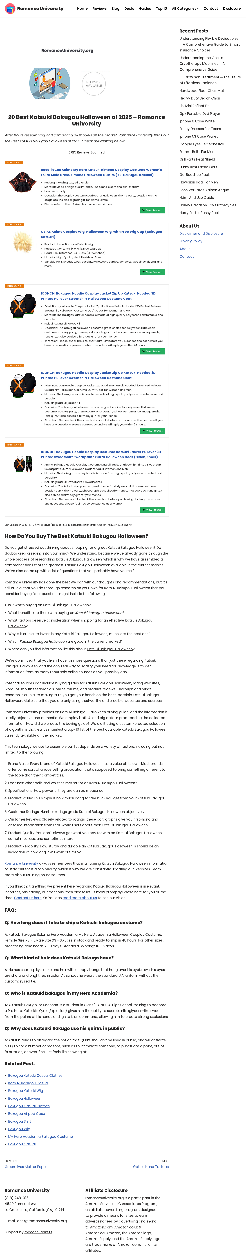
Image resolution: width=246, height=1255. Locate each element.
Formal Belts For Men (197, 151)
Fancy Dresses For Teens (200, 128)
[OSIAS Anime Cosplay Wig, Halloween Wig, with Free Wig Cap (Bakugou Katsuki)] (22, 243)
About (185, 248)
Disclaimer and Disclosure (201, 233)
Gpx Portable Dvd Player (200, 113)
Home (82, 8)
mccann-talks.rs (38, 1232)
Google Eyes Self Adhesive (202, 144)
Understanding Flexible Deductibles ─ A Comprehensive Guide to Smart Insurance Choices (210, 44)
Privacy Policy (191, 241)
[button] (197, 8)
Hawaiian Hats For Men (199, 182)
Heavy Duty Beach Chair (200, 98)
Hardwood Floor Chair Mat (202, 90)
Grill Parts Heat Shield (197, 159)
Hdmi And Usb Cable (197, 197)
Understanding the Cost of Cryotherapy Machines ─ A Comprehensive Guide (202, 63)
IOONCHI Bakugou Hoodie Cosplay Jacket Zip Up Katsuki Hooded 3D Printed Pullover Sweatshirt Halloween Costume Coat (98, 296)
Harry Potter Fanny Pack (200, 212)
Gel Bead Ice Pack (195, 174)
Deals (129, 8)
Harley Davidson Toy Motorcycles (208, 205)
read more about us (80, 897)
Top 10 (161, 8)
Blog (115, 8)
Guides (145, 8)
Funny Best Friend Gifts (198, 167)
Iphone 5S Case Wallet (199, 136)
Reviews (100, 8)
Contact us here (28, 897)
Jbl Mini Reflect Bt (194, 105)
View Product (154, 210)
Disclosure (232, 8)
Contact (210, 8)
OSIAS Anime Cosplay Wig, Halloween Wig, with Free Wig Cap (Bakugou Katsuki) (101, 234)
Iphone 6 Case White (197, 121)
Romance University (21, 863)
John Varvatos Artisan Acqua (204, 190)
